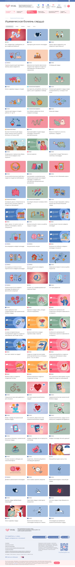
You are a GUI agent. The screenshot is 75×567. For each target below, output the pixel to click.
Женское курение (31, 154)
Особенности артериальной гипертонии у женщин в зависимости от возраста (59, 311)
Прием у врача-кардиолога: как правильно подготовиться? (57, 45)
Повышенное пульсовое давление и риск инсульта (14, 398)
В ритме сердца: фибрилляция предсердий (13, 501)
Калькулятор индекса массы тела (58, 459)
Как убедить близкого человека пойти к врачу (37, 202)
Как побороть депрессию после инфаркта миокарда (35, 112)
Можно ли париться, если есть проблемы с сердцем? (57, 132)
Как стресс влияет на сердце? (13, 354)
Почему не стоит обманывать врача (58, 176)
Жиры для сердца (53, 111)
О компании (7, 543)
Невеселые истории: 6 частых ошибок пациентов (59, 267)
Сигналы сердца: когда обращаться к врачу (59, 501)
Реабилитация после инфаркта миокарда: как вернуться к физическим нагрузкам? (13, 289)
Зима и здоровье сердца (11, 520)
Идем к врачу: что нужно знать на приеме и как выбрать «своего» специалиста (14, 225)
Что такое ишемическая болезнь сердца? (36, 398)
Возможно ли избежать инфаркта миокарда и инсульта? (58, 247)
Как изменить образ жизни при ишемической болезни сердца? (35, 418)
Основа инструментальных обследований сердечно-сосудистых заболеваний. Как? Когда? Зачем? (14, 333)
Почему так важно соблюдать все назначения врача (14, 459)
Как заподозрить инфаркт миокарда (14, 246)
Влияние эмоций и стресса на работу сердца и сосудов (37, 224)
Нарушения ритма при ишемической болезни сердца (59, 398)
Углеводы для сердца (54, 65)
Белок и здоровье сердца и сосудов (14, 89)
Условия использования (9, 549)
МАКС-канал (64, 537)
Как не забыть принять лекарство (36, 479)
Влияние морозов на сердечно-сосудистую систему (35, 377)
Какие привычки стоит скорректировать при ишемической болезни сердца (14, 311)
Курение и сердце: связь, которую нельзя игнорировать (36, 310)
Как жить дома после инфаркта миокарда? (35, 267)
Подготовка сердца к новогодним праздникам (36, 501)
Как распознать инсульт (33, 246)
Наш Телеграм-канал (53, 537)
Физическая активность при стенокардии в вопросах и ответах (36, 521)
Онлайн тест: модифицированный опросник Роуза (36, 288)
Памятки (23, 26)
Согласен (57, 562)
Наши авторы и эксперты (9, 544)
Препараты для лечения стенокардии (37, 44)
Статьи (17, 26)
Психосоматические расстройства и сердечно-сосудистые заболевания (14, 177)
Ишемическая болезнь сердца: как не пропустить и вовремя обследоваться (59, 418)
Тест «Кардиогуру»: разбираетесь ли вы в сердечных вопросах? (14, 45)
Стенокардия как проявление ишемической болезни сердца (57, 521)
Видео (29, 26)
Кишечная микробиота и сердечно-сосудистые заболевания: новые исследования (58, 356)
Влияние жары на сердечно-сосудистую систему (12, 377)
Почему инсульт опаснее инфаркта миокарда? (58, 224)
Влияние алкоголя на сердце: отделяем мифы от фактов (35, 332)
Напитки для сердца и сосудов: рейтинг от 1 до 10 (13, 112)
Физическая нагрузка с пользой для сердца (58, 480)
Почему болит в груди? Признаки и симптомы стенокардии (58, 154)
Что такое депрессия (54, 287)
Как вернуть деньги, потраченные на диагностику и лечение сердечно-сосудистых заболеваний (15, 203)
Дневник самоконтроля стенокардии (15, 479)
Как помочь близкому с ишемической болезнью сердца (15, 439)
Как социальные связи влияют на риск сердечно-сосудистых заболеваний (59, 377)
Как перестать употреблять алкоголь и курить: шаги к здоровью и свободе (37, 89)
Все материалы (9, 26)
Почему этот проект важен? (10, 546)
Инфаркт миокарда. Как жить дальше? (59, 438)
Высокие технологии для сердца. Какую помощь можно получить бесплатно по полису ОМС (14, 133)
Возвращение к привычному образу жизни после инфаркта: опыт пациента (14, 155)
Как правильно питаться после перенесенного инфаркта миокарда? (15, 267)
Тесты (34, 26)
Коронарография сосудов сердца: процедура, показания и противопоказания (36, 133)
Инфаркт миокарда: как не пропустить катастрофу (37, 439)
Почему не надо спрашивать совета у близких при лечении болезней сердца (59, 203)
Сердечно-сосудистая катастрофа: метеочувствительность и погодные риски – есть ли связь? (36, 356)
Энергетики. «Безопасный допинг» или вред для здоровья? (36, 459)
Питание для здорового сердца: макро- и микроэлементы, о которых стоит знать (59, 90)
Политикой (15, 563)
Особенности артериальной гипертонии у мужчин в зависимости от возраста (59, 333)
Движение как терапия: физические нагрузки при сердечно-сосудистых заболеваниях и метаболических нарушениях (36, 67)
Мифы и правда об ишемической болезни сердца (14, 418)
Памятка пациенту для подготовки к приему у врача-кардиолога (14, 65)
